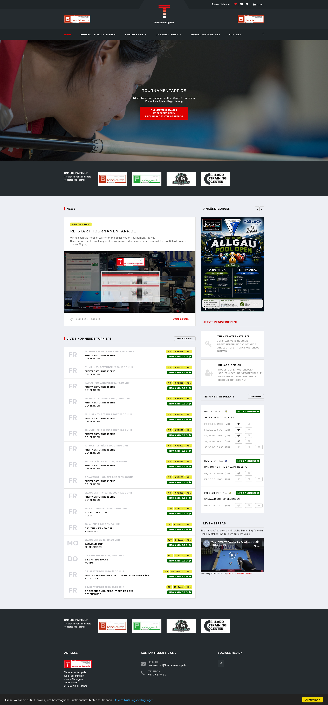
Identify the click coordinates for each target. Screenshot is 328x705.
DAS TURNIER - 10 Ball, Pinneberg (225, 467)
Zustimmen (312, 699)
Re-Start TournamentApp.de (103, 231)
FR (247, 4)
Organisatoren (167, 34)
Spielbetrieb (134, 34)
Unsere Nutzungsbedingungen (134, 700)
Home (68, 34)
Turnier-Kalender (221, 4)
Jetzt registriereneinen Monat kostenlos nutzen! (164, 113)
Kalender (255, 396)
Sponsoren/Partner (205, 34)
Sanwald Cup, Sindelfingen (222, 499)
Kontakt (235, 34)
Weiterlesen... (181, 319)
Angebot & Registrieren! (98, 34)
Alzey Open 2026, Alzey (220, 417)
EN (241, 4)
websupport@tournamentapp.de (167, 665)
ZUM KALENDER (185, 338)
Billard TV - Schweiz (235, 574)
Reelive (248, 574)
